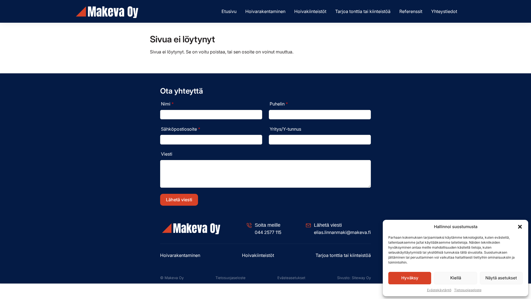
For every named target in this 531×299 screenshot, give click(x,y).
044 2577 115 (268, 232)
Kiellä (455, 277)
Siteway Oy (361, 277)
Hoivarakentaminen (265, 11)
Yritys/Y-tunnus (285, 129)
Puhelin (279, 104)
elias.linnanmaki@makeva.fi (342, 232)
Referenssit (410, 11)
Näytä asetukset (501, 277)
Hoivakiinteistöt (310, 11)
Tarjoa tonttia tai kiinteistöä (363, 11)
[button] (520, 227)
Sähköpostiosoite (180, 129)
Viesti (166, 154)
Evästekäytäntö (439, 290)
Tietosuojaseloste (467, 290)
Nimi (167, 104)
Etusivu (229, 11)
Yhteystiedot (444, 11)
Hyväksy (409, 277)
